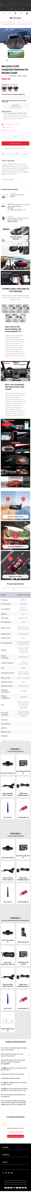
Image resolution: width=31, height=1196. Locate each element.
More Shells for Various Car (11, 124)
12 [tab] (19, 60)
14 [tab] (21, 60)
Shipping (7, 127)
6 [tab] (12, 60)
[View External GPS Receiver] (5, 196)
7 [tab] (13, 60)
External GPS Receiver (17, 195)
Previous (2, 44)
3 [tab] (9, 60)
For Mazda (8, 22)
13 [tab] (20, 60)
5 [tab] (11, 60)
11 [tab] (18, 60)
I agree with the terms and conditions (14, 148)
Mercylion (14, 193)
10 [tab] (17, 60)
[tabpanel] (15, 43)
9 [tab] (16, 60)
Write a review (22, 76)
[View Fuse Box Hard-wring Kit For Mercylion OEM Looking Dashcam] (3, 204)
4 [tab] (10, 60)
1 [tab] (6, 60)
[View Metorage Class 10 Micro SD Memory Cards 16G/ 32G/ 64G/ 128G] (3, 218)
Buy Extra (7, 424)
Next (28, 44)
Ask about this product (10, 130)
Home (3, 22)
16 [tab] (24, 60)
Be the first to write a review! (15, 1136)
